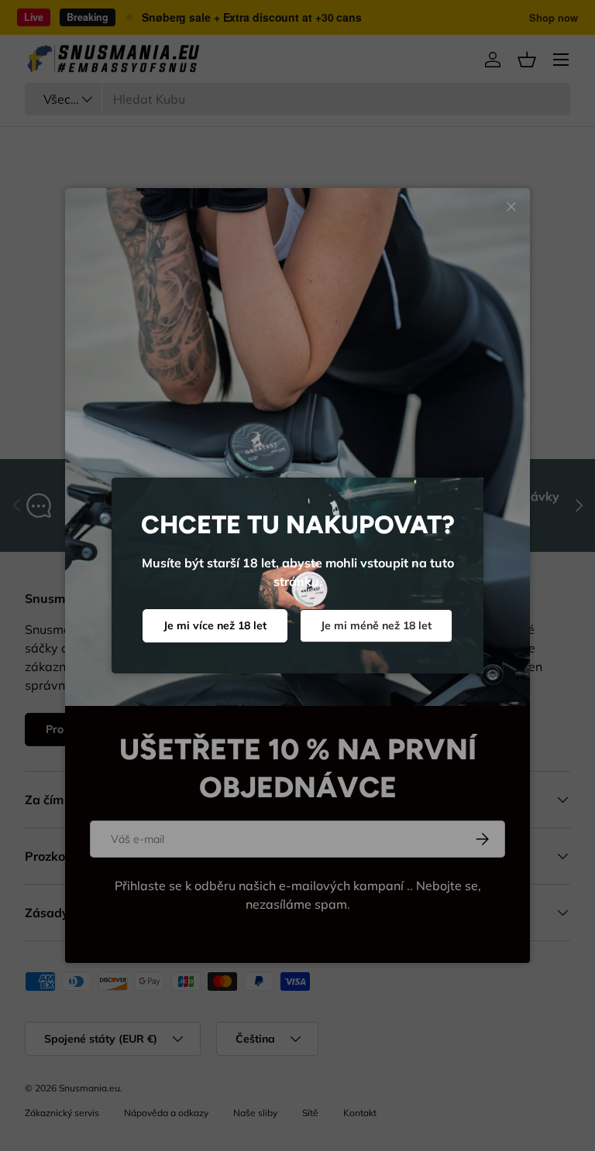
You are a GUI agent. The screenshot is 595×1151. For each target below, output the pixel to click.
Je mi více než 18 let (215, 625)
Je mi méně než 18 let (376, 625)
